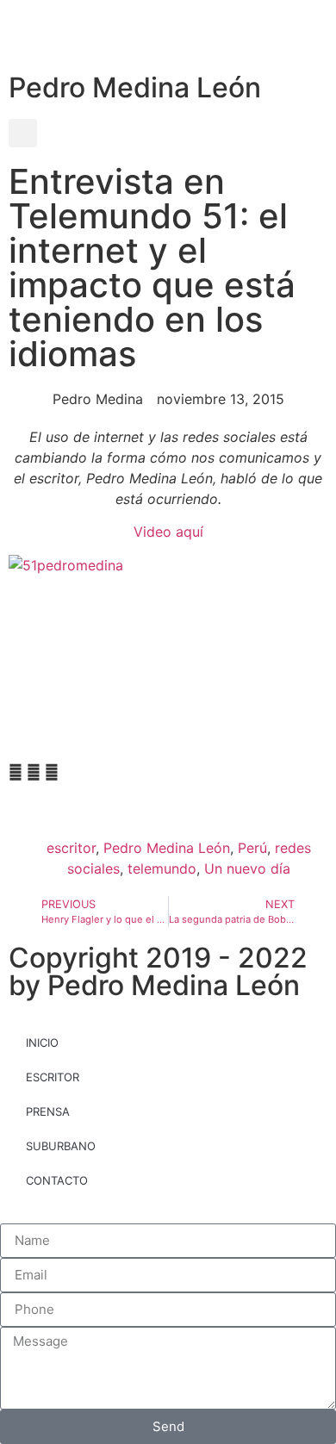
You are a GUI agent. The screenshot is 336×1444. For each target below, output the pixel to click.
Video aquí (168, 531)
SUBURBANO (61, 1146)
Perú (252, 847)
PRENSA (48, 1111)
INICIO (42, 1042)
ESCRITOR (52, 1077)
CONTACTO (57, 1180)
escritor (71, 847)
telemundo (162, 868)
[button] (23, 133)
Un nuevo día (247, 868)
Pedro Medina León (135, 87)
